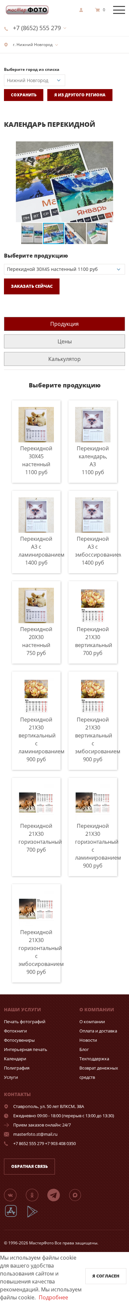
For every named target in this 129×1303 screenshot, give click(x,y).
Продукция (64, 323)
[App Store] (15, 1216)
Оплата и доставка (98, 1031)
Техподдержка (94, 1059)
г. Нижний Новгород (32, 44)
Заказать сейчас (32, 286)
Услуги (11, 1077)
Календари (15, 1059)
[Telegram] (57, 1194)
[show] (83, 10)
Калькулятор (64, 359)
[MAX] (79, 1194)
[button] (119, 147)
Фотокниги (15, 1031)
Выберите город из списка (31, 69)
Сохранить (23, 95)
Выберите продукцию (36, 255)
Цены (65, 341)
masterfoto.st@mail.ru (35, 1134)
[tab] (64, 323)
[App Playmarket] (36, 1216)
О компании (92, 1022)
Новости (88, 1040)
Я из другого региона (80, 95)
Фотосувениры (19, 1040)
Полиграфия (16, 1068)
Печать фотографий (24, 1022)
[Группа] (14, 1194)
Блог (84, 1049)
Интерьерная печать (25, 1049)
